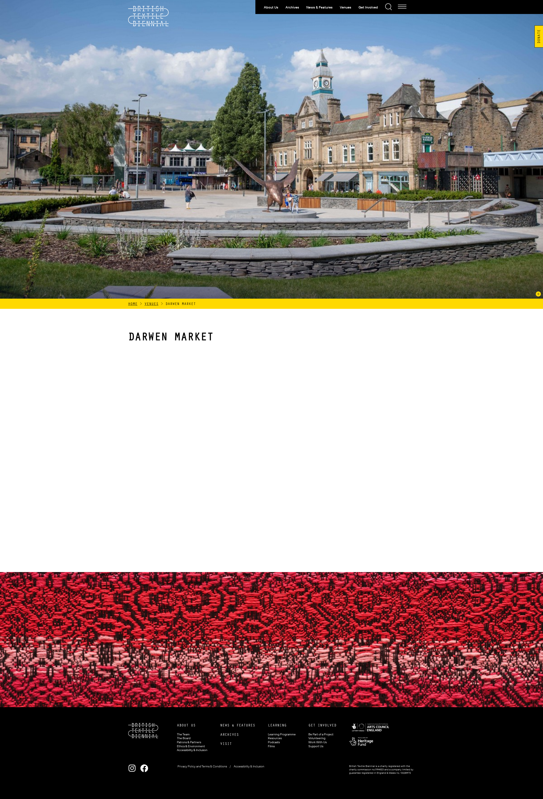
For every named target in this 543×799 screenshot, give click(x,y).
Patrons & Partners (189, 742)
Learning (277, 725)
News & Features (319, 7)
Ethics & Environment (191, 746)
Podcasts (274, 742)
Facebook (144, 768)
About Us (271, 7)
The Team (183, 734)
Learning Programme (282, 734)
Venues (345, 7)
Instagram (132, 768)
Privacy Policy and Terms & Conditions (202, 766)
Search (388, 6)
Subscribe (265, 665)
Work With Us (317, 742)
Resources (275, 738)
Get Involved (368, 7)
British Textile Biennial (148, 16)
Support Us (315, 746)
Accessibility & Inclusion (192, 750)
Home (132, 303)
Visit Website (172, 534)
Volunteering (316, 738)
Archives (292, 7)
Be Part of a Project (320, 734)
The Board (183, 738)
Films (271, 746)
